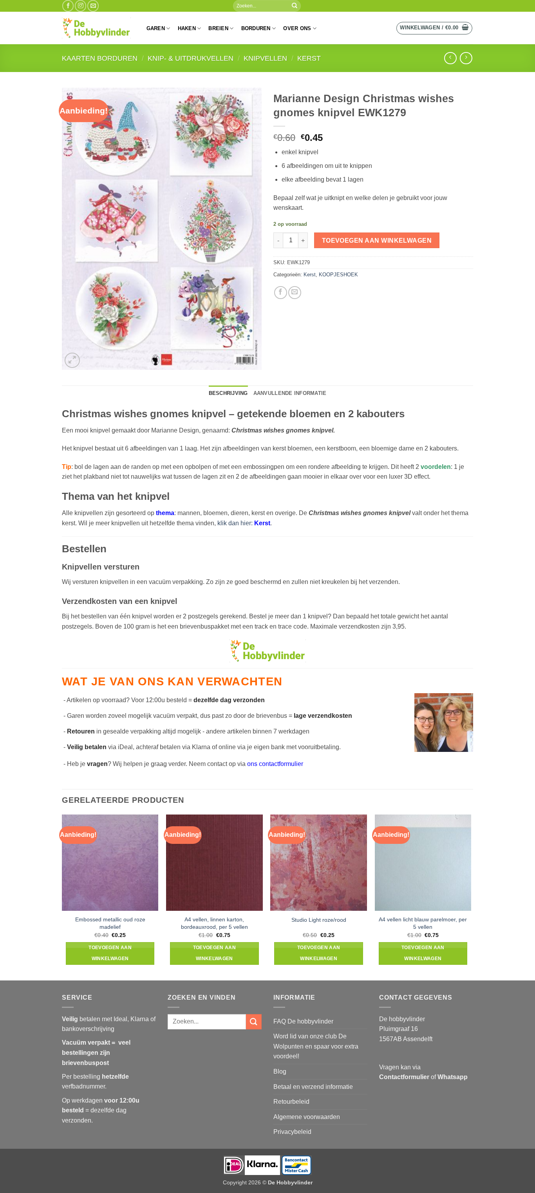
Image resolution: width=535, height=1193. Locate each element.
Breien (218, 28)
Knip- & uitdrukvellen (190, 58)
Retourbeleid (291, 1101)
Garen (155, 28)
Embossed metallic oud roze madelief (110, 923)
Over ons (297, 28)
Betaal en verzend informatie (313, 1086)
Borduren (256, 28)
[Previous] (62, 897)
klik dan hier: (243, 523)
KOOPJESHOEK (338, 275)
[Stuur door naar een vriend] (294, 292)
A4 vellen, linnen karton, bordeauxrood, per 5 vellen (214, 923)
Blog (279, 1071)
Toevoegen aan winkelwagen (377, 240)
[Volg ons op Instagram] (80, 5)
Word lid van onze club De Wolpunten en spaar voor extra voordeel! (315, 1046)
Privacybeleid (292, 1131)
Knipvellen (265, 58)
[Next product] (450, 58)
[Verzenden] (294, 6)
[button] (434, 28)
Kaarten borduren (99, 58)
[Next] (471, 897)
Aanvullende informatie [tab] (290, 393)
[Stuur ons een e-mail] (93, 5)
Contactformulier (404, 1077)
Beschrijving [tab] (228, 393)
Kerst (309, 58)
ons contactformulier (275, 763)
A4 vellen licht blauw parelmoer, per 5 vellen (423, 923)
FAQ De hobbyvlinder (303, 1021)
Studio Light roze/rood (318, 920)
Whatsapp (452, 1077)
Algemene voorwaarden (306, 1117)
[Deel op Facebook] (280, 292)
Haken (187, 28)
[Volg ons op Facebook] (68, 5)
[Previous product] (466, 58)
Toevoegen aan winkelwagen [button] (110, 953)
